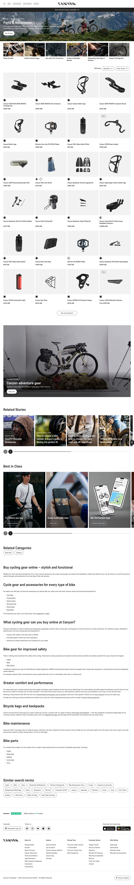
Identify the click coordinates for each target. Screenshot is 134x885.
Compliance (28, 864)
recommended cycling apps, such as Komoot (51, 695)
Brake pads (10, 754)
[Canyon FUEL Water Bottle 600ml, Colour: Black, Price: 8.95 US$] (19, 243)
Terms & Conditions (31, 856)
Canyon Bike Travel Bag (43, 262)
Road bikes (10, 610)
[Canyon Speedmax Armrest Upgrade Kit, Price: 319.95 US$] (83, 164)
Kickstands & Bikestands (37, 785)
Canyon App (50, 856)
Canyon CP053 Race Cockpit (108, 144)
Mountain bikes (115, 850)
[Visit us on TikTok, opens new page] (49, 828)
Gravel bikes (11, 607)
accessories (44, 629)
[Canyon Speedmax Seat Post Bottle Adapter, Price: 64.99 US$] (19, 202)
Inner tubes (10, 760)
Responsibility (29, 845)
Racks (28, 790)
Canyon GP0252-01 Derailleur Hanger (79, 300)
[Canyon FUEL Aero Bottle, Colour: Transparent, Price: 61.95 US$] (51, 164)
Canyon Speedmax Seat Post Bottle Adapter (17, 221)
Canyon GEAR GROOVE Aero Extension (48, 104)
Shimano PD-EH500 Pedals (76, 262)
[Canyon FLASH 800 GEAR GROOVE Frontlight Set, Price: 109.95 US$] (19, 85)
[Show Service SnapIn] (132, 442)
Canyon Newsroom (31, 853)
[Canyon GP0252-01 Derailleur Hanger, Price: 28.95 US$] (83, 281)
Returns (91, 858)
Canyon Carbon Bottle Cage (76, 104)
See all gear (9, 33)
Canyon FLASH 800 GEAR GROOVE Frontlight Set (14, 105)
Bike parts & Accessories (118, 853)
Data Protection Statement (33, 861)
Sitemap (48, 858)
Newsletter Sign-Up (14, 828)
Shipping (92, 850)
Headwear (84, 790)
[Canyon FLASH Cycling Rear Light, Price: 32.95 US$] (19, 281)
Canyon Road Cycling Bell (43, 221)
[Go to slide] (100, 452)
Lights (9, 660)
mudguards (40, 614)
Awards (27, 847)
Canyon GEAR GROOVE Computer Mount (112, 104)
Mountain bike (11, 604)
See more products (67, 313)
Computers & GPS (61, 790)
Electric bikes (11, 601)
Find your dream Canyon (75, 845)
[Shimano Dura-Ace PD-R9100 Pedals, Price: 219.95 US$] (51, 125)
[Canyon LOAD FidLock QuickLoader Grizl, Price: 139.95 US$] (19, 164)
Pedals (9, 751)
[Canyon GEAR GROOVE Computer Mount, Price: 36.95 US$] (115, 85)
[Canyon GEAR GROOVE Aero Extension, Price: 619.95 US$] (51, 85)
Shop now (11, 392)
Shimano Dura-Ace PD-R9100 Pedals (47, 144)
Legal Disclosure (30, 858)
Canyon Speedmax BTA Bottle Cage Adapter (113, 262)
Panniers (48, 790)
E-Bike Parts (19, 795)
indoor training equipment (90, 697)
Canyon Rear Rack (41, 300)
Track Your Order (94, 861)
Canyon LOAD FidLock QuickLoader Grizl (16, 183)
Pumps (91, 785)
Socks (104, 790)
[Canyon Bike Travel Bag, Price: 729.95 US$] (51, 243)
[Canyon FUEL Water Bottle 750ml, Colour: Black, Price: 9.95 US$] (83, 125)
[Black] (36, 179)
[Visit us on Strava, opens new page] (43, 828)
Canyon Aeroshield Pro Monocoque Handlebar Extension (111, 222)
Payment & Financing (96, 853)
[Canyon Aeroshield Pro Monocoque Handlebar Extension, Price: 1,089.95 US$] (115, 202)
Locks (23, 785)
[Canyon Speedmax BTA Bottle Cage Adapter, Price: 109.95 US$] (115, 243)
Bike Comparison (72, 853)
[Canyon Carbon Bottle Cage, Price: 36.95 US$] (83, 85)
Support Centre (94, 845)
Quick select (115, 134)
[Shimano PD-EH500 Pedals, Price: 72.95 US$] (83, 243)
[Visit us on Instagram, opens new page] (32, 828)
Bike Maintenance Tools (76, 785)
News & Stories (51, 845)
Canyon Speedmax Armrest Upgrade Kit (80, 183)
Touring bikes (11, 598)
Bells (8, 662)
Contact (91, 864)
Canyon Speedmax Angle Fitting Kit (79, 221)
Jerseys (73, 790)
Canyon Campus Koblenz (54, 850)
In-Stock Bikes (72, 847)
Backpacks (37, 790)
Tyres (8, 763)
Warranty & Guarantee (96, 856)
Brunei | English (123, 878)
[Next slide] (10, 452)
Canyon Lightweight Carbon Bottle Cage (112, 183)
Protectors (95, 790)
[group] (66, 52)
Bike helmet (10, 665)
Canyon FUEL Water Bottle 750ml (78, 144)
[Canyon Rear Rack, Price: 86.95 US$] (51, 281)
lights (47, 614)
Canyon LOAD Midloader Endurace (110, 300)
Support (36, 4)
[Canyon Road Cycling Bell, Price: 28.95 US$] (51, 202)
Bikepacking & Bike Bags (13, 790)
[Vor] (10, 533)
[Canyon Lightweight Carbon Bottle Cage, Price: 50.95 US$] (115, 164)
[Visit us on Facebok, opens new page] (27, 828)
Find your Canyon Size (74, 850)
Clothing (19, 553)
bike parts (37, 629)
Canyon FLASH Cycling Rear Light (14, 300)
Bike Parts (8, 553)
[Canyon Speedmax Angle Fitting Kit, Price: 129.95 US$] (83, 202)
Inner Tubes (122, 790)
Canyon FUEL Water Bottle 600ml (14, 262)
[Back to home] (67, 4)
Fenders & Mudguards (57, 785)
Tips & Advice (50, 847)
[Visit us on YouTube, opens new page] (38, 828)
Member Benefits (51, 853)
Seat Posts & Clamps (48, 795)
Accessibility (29, 867)
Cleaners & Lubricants (105, 785)
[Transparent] (73, 140)
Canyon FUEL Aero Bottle (43, 183)
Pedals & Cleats (32, 795)
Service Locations (94, 847)
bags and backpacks (82, 713)
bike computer (99, 695)
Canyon (5, 19)
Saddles (9, 757)
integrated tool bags (50, 715)
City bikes (10, 595)
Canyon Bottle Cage (9, 144)
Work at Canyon (30, 850)
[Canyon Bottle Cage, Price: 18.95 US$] (19, 125)
